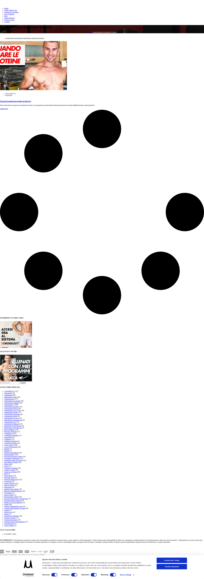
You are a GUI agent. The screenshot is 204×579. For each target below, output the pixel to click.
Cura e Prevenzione (10, 447)
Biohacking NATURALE (13, 428)
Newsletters (8, 493)
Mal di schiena (9, 485)
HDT (6, 474)
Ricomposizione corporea (12, 501)
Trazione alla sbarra (10, 520)
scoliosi (6, 510)
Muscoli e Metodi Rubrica (13, 491)
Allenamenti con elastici (12, 401)
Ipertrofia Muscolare (37, 38)
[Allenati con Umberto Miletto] (16, 381)
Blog (6, 16)
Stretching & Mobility (11, 516)
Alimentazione (9, 38)
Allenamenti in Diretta (11, 403)
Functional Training (10, 468)
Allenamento (8, 405)
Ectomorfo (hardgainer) (12, 458)
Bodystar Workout (10, 431)
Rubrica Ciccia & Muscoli (13, 502)
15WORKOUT (9, 391)
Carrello (7, 22)
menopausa (8, 487)
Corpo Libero (8, 445)
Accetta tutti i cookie (171, 560)
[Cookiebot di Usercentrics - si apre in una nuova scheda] (28, 574)
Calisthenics (8, 433)
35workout (8, 393)
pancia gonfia (8, 495)
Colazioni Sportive (10, 443)
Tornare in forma (10, 518)
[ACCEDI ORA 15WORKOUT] (16, 347)
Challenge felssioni (10, 441)
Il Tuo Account (9, 20)
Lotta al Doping (9, 483)
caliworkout (8, 437)
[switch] (74, 574)
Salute (6, 504)
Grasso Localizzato (10, 472)
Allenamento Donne (11, 412)
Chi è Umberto (9, 14)
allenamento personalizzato (13, 420)
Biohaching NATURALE (13, 426)
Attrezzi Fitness (9, 18)
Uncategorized (9, 524)
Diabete (6, 449)
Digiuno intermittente (11, 453)
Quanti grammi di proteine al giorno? (15, 101)
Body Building (9, 430)
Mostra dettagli (125, 575)
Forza (6, 466)
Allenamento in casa (11, 418)
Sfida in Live (8, 512)
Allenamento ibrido (10, 416)
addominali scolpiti (10, 397)
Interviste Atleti (9, 478)
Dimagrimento (18, 38)
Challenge (7, 439)
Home (6, 8)
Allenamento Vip (10, 422)
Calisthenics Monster (11, 435)
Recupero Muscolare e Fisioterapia (16, 499)
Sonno (6, 514)
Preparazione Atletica (11, 497)
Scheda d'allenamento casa (13, 506)
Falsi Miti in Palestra (11, 462)
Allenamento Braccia (11, 408)
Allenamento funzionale (12, 414)
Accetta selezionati (172, 566)
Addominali (8, 395)
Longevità (7, 481)
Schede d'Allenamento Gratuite (14, 508)
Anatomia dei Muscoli (11, 424)
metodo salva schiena (11, 489)
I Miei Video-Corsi (10, 10)
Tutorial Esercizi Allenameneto (14, 522)
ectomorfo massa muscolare (13, 460)
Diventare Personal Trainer (13, 456)
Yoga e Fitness (9, 525)
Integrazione (27, 38)
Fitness (6, 464)
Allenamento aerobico (11, 407)
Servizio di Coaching (11, 12)
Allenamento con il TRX (12, 410)
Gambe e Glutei (9, 470)
